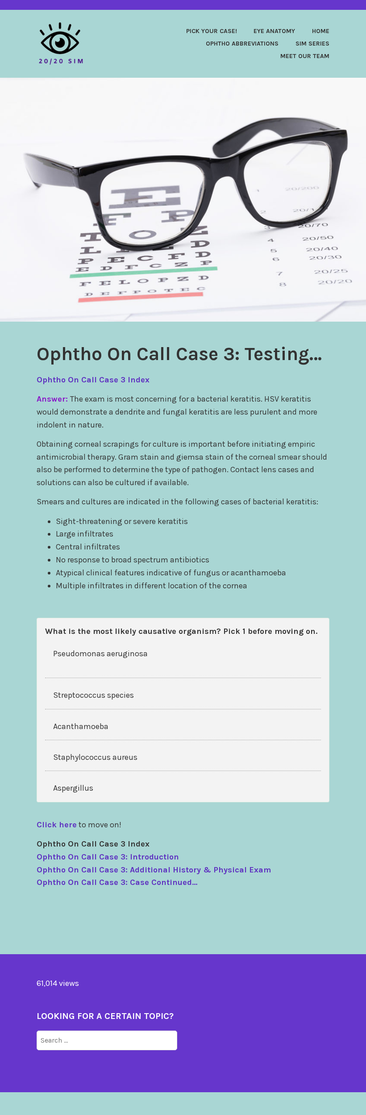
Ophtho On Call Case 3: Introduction (108, 857)
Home (320, 31)
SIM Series (312, 43)
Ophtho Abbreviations (242, 43)
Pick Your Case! (211, 31)
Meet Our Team (304, 56)
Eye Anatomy (274, 31)
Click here (57, 825)
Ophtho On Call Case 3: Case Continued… (117, 882)
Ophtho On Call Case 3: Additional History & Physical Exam (154, 870)
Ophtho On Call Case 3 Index (93, 380)
